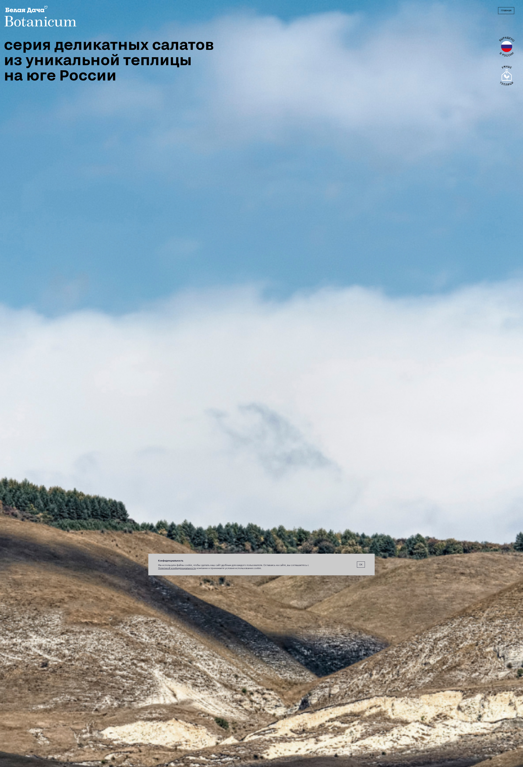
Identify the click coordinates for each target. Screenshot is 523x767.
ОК (361, 564)
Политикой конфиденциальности (177, 568)
